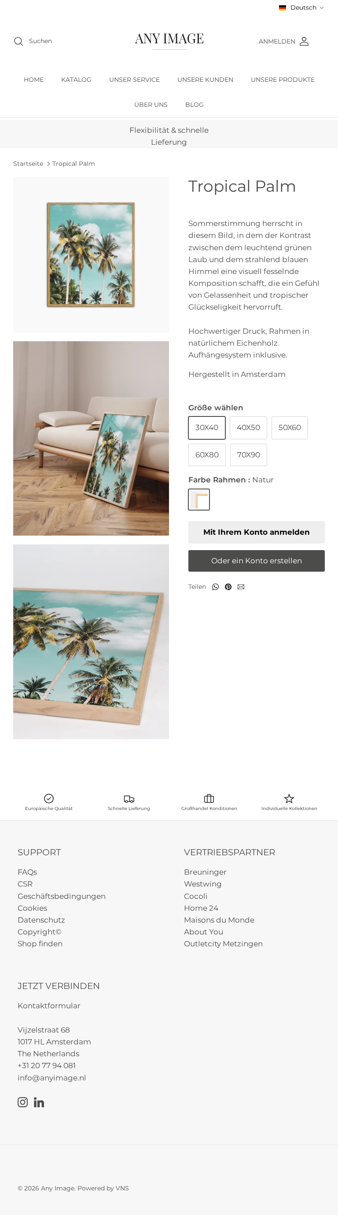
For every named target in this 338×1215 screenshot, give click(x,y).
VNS (122, 1188)
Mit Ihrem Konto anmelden (256, 532)
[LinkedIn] (39, 1102)
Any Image (57, 1188)
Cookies (32, 908)
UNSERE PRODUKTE (283, 80)
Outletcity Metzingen (223, 943)
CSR (25, 883)
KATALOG (76, 80)
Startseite (28, 163)
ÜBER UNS (151, 105)
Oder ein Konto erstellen (256, 560)
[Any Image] (169, 41)
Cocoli (196, 896)
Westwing (203, 883)
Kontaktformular (49, 1005)
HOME (34, 80)
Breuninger (205, 872)
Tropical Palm (73, 163)
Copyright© (40, 931)
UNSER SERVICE (134, 80)
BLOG (194, 105)
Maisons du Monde (219, 920)
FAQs (27, 872)
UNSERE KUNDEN (205, 80)
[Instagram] (23, 1102)
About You (203, 931)
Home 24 (201, 908)
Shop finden (40, 943)
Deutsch (303, 7)
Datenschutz (41, 920)
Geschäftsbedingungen (62, 896)
